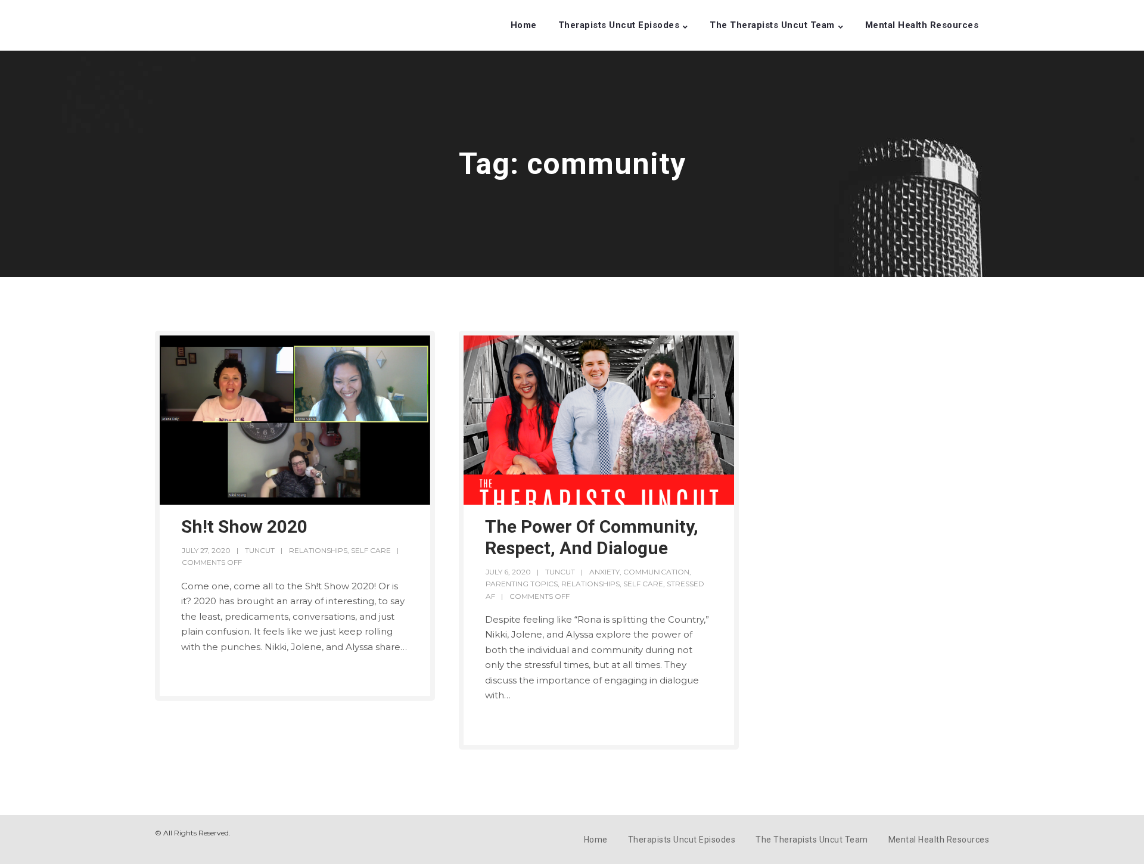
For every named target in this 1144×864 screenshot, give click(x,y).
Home (524, 25)
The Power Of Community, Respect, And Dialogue (591, 537)
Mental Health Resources (922, 25)
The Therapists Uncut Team (772, 25)
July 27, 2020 (206, 550)
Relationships (318, 550)
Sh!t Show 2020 (244, 526)
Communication (656, 571)
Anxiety (604, 571)
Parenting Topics (522, 583)
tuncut (260, 550)
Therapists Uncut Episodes (619, 25)
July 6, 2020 (508, 571)
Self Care (371, 550)
